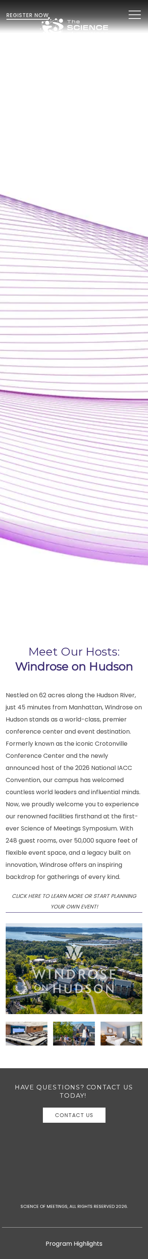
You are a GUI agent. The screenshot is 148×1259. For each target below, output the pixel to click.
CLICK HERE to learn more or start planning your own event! (74, 901)
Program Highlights (74, 1243)
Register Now (27, 15)
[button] (134, 15)
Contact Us (74, 1115)
